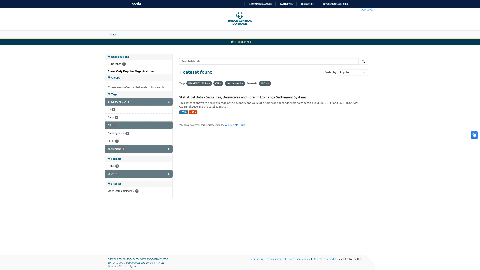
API (227, 125)
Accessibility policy (300, 259)
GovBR (137, 4)
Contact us (257, 259)
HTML (184, 112)
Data (113, 34)
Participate (286, 4)
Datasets (244, 42)
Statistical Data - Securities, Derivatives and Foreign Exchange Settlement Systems (243, 97)
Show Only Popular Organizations (131, 71)
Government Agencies (335, 4)
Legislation (307, 4)
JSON (193, 112)
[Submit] (363, 61)
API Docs (239, 125)
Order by (330, 72)
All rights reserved (324, 259)
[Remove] (209, 83)
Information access (260, 4)
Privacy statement (276, 259)
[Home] (232, 42)
